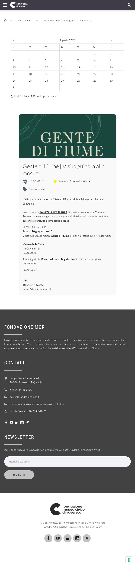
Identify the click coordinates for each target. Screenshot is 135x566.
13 (62, 67)
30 (111, 80)
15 (95, 67)
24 (14, 80)
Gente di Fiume (60, 235)
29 (95, 80)
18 (30, 74)
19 (46, 74)
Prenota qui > (30, 269)
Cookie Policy (94, 526)
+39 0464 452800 (21, 389)
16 (111, 67)
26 (46, 80)
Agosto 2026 (67, 40)
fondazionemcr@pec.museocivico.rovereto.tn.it (37, 404)
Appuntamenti (24, 20)
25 (30, 80)
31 (14, 87)
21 (78, 74)
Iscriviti (19, 474)
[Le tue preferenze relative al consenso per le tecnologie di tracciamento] (129, 560)
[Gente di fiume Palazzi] (67, 136)
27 (62, 80)
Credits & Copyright (55, 526)
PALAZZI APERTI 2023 (53, 212)
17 (14, 74)
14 (78, 67)
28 (78, 80)
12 (46, 67)
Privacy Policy (76, 526)
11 (30, 67)
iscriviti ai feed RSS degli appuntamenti (35, 96)
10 (14, 67)
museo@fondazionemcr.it (24, 396)
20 (62, 74)
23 (111, 74)
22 (95, 74)
